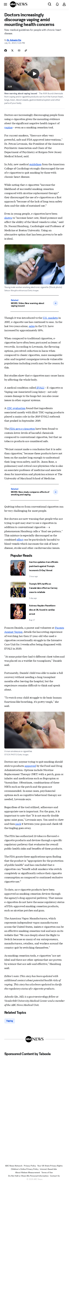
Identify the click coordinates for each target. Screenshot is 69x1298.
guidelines (35, 164)
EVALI (40, 387)
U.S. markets (50, 317)
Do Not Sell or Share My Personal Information (28, 1176)
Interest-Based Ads (48, 1169)
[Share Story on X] (12, 50)
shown (8, 217)
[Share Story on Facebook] (5, 50)
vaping (8, 127)
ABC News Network (13, 1166)
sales (31, 326)
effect (20, 539)
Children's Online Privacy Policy (25, 1169)
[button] (5, 4)
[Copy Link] (25, 50)
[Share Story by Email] (19, 50)
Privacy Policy (30, 1166)
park (18, 823)
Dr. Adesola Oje (14, 40)
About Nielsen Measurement (27, 1172)
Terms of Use (47, 1172)
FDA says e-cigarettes (22, 428)
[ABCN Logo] (18, 4)
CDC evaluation (16, 408)
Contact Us (55, 1176)
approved (30, 765)
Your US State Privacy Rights (50, 1166)
